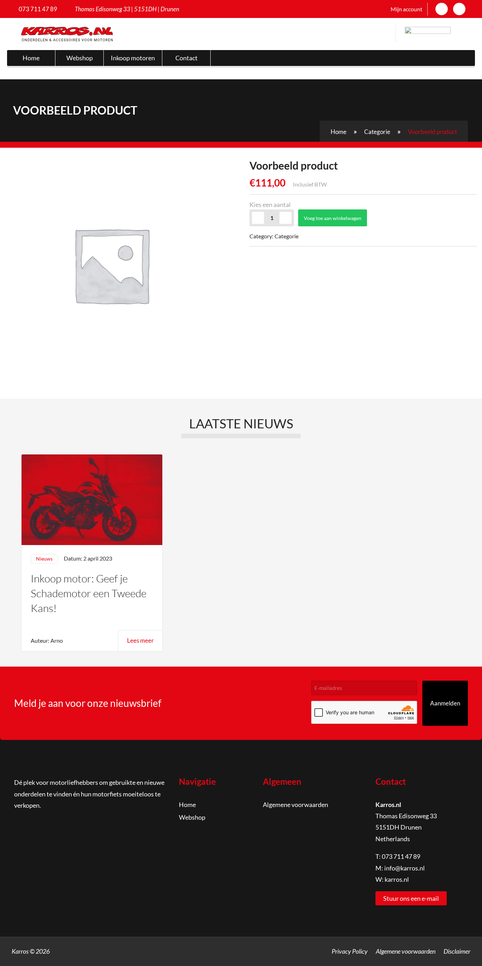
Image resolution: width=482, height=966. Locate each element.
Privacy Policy (350, 951)
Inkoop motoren (133, 58)
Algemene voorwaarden (295, 804)
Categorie (377, 131)
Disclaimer (457, 951)
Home (31, 58)
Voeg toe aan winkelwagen (332, 218)
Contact (186, 58)
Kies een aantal (270, 204)
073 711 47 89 (38, 9)
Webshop (79, 58)
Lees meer (140, 640)
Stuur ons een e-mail (411, 898)
